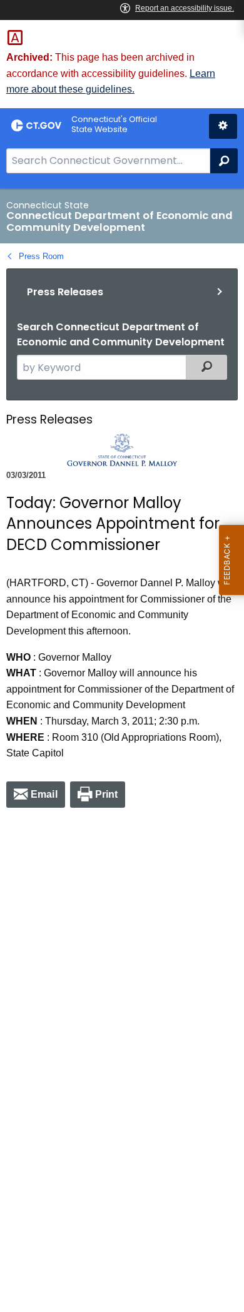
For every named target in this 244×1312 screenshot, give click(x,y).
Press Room (41, 256)
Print (106, 794)
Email (44, 794)
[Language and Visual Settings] (223, 126)
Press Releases (65, 292)
